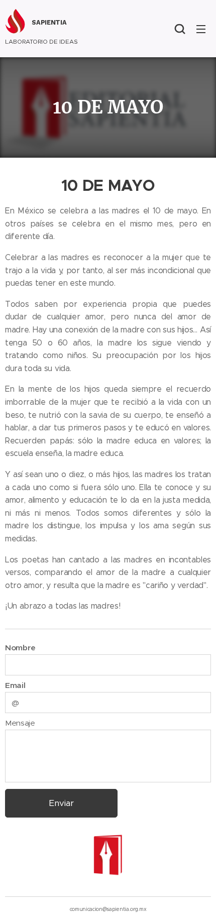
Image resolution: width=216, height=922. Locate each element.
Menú (201, 29)
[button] (180, 28)
